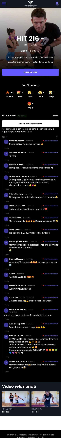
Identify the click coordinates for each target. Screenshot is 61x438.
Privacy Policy (35, 434)
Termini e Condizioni (17, 434)
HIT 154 (25, 51)
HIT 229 (35, 51)
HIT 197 (35, 411)
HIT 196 (5, 411)
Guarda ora (30, 72)
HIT (25, 45)
